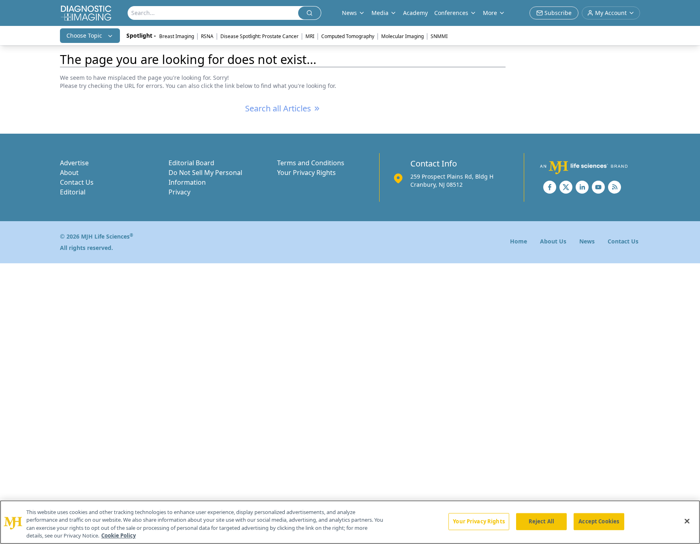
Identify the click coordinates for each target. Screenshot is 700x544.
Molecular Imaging (402, 36)
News (587, 241)
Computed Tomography (347, 36)
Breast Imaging (176, 36)
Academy (415, 13)
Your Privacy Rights (306, 172)
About (69, 172)
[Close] (687, 521)
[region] (350, 522)
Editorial (72, 192)
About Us (553, 241)
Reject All (541, 521)
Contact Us (77, 182)
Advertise (74, 162)
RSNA (207, 36)
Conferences (451, 13)
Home (518, 241)
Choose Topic (84, 35)
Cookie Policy (118, 535)
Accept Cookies (598, 521)
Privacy (179, 192)
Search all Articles (278, 108)
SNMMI (439, 36)
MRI (309, 36)
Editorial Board (191, 162)
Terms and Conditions (310, 162)
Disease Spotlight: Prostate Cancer (259, 36)
